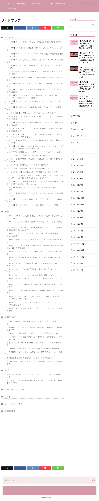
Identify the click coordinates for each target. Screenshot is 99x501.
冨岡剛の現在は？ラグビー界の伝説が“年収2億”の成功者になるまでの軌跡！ (35, 362)
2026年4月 (78, 178)
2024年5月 (78, 263)
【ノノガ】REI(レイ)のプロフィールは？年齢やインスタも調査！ (33, 205)
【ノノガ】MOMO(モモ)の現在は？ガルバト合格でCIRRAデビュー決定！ (34, 49)
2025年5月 (78, 230)
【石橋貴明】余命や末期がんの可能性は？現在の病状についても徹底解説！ (35, 353)
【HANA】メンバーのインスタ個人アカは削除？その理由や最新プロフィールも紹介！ (34, 234)
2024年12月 (78, 244)
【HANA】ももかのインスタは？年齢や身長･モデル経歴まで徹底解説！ (34, 252)
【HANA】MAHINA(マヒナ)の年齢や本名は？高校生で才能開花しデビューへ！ (35, 240)
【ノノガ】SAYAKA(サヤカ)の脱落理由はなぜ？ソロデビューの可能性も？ (35, 108)
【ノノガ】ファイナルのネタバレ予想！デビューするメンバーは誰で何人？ (35, 200)
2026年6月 (78, 165)
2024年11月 (78, 250)
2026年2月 (78, 185)
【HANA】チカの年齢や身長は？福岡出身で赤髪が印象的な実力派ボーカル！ (34, 258)
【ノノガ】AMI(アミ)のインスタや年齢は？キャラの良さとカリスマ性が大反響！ (35, 102)
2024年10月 (78, 257)
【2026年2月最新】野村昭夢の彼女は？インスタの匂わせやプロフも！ (34, 322)
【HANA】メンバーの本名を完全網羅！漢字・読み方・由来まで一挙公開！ (34, 270)
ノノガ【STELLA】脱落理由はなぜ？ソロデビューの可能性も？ (33, 172)
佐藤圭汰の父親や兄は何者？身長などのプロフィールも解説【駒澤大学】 (35, 344)
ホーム (8, 4)
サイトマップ (37, 4)
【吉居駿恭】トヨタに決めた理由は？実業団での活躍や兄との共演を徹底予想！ (35, 328)
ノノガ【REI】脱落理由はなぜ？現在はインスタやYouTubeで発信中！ (35, 152)
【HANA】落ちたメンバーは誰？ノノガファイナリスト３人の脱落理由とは (34, 309)
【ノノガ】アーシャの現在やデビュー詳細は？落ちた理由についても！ (34, 43)
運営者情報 (21, 4)
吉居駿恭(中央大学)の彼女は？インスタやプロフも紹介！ (30, 358)
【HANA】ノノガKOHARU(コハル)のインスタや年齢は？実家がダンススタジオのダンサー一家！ (35, 297)
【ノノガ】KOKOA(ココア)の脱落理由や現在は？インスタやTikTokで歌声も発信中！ (35, 90)
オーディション (12, 37)
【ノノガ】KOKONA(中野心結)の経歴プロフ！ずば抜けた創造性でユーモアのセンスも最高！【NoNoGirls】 (35, 182)
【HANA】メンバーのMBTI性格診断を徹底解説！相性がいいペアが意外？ (35, 291)
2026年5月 (78, 172)
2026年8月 (78, 159)
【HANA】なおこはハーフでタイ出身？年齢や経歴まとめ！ (31, 275)
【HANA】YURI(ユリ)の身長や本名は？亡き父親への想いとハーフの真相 (34, 264)
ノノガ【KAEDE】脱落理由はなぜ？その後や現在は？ (28, 155)
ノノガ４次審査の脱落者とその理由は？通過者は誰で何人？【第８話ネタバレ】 (35, 160)
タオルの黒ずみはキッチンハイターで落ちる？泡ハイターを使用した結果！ (35, 375)
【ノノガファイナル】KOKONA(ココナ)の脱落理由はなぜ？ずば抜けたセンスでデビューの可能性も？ (35, 135)
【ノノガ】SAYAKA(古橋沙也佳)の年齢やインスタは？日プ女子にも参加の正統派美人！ (35, 123)
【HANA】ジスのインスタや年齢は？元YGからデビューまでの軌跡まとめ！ (35, 223)
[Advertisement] (32, 438)
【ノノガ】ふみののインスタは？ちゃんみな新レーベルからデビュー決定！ (35, 84)
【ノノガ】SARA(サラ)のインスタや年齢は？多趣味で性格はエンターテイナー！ (35, 188)
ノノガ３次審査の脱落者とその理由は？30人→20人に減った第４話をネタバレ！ (35, 194)
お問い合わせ (11, 9)
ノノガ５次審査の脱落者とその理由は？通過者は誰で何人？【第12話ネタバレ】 (35, 141)
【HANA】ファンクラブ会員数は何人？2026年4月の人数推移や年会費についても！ (35, 217)
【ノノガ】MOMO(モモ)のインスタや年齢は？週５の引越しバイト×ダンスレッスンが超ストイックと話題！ (35, 96)
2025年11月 (78, 204)
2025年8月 (78, 211)
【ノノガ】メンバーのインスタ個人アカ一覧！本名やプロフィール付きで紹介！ (35, 66)
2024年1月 (78, 270)
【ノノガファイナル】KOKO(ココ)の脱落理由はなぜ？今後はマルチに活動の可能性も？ (35, 129)
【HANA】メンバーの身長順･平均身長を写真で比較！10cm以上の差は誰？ (35, 285)
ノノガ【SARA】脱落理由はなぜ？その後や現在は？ (28, 168)
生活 (7, 370)
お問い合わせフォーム (15, 389)
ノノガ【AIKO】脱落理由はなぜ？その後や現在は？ (27, 165)
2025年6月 (78, 224)
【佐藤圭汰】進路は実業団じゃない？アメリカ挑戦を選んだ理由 (33, 333)
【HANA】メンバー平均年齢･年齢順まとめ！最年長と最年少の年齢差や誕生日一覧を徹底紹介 (35, 246)
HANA (7, 211)
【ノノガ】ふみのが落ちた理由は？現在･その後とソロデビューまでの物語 (35, 78)
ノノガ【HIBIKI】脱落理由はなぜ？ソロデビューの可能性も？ (32, 113)
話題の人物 (10, 317)
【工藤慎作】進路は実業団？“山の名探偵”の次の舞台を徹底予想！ (34, 348)
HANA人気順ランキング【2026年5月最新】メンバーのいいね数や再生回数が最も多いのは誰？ (35, 229)
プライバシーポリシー (57, 4)
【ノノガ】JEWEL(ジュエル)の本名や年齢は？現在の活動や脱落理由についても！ (35, 55)
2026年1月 (78, 191)
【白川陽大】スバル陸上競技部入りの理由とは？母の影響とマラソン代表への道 (35, 338)
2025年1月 (78, 237)
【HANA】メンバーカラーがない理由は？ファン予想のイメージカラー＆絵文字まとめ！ (34, 303)
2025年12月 (78, 198)
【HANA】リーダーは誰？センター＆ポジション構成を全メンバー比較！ (34, 279)
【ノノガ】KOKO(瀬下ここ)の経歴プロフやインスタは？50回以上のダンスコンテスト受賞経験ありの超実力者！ (35, 147)
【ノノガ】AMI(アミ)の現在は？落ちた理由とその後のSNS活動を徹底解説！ (35, 61)
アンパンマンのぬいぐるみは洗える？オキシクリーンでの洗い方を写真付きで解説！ (35, 381)
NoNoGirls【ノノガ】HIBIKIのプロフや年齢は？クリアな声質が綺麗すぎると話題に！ (35, 117)
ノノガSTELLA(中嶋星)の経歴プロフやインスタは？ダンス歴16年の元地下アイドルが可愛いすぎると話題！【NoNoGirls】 (35, 176)
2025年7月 (78, 217)
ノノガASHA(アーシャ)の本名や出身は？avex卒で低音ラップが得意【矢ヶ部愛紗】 (34, 72)
